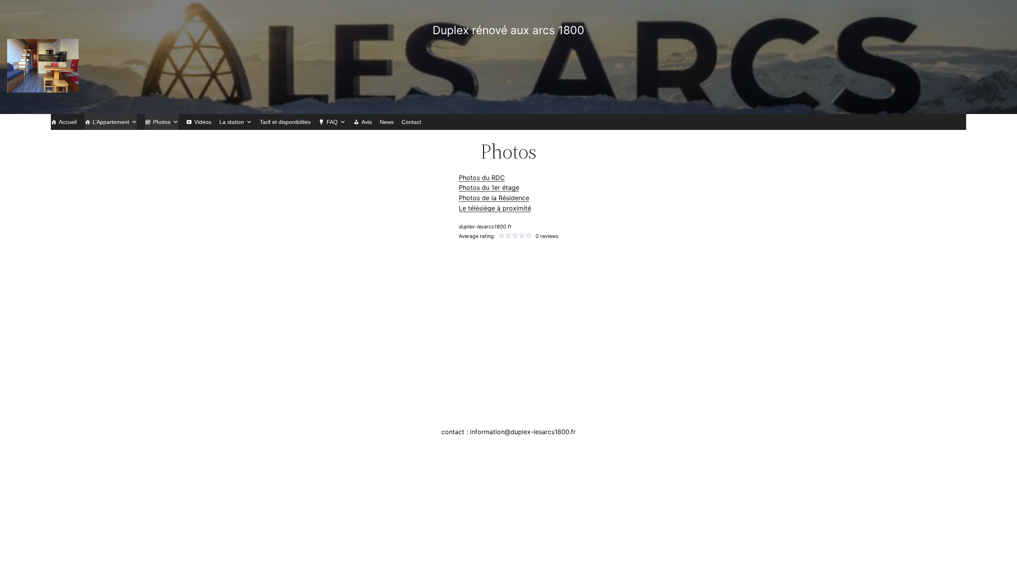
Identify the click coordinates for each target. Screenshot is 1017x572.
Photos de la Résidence (494, 198)
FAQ (332, 122)
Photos (161, 122)
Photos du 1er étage (489, 187)
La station (231, 122)
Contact (411, 122)
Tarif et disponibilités (285, 122)
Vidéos (202, 122)
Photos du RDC (482, 178)
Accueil (68, 122)
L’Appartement (111, 122)
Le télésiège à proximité (495, 208)
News (387, 122)
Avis (367, 122)
